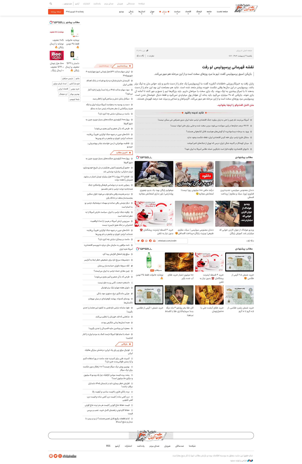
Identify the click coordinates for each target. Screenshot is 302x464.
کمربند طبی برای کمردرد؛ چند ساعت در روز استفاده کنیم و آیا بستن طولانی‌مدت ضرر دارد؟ (108, 360)
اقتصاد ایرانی (63, 88)
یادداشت (97, 3)
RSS (108, 446)
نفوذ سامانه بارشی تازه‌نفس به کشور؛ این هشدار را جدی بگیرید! (108, 309)
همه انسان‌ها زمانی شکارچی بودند (115, 322)
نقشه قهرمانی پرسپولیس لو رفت (228, 67)
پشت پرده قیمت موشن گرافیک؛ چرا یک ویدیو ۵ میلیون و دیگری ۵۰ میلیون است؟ (108, 376)
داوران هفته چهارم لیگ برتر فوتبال (115, 287)
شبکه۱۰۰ (141, 3)
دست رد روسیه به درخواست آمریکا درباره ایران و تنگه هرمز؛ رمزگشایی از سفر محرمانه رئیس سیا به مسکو (109, 106)
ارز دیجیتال (63, 94)
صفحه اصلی (247, 50)
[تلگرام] (51, 456)
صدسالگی (131, 3)
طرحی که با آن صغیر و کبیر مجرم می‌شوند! (112, 128)
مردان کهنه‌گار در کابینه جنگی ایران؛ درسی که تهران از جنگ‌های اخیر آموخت (218, 143)
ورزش (164, 11)
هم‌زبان (120, 3)
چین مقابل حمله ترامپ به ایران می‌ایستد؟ (112, 271)
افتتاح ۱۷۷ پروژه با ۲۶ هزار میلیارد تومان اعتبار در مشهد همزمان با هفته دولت (108, 178)
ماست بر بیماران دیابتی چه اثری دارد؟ (114, 113)
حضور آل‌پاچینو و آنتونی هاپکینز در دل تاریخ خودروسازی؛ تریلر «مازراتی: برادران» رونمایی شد (108, 169)
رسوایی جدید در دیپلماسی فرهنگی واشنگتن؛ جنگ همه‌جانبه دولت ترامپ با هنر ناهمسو (110, 187)
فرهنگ (199, 11)
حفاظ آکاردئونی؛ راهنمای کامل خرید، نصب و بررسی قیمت (110, 411)
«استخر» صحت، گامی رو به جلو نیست (114, 282)
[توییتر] (55, 456)
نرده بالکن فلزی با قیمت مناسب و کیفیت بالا (111, 392)
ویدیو (121, 11)
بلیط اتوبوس (74, 99)
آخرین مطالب (121, 152)
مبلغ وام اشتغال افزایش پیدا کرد (116, 254)
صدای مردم (108, 3)
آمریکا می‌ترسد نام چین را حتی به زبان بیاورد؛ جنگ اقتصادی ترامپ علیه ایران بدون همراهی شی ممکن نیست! (203, 120)
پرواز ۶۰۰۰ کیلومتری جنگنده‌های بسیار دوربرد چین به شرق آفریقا (109, 121)
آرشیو (77, 3)
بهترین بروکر (74, 94)
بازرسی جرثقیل (67, 78)
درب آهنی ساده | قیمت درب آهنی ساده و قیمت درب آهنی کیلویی (110, 398)
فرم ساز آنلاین (74, 83)
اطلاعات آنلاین (246, 8)
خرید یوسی (75, 88)
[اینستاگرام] (60, 456)
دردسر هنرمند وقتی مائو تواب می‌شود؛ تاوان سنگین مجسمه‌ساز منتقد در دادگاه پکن (110, 196)
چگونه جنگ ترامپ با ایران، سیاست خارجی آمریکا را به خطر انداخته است (109, 214)
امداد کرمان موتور (60, 83)
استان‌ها (141, 11)
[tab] (124, 66)
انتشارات (86, 3)
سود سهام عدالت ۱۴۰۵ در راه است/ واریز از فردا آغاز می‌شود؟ (110, 91)
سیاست (177, 11)
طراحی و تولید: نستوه (238, 460)
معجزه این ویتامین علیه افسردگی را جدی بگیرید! (109, 328)
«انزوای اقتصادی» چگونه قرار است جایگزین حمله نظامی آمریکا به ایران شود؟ (217, 149)
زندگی (131, 11)
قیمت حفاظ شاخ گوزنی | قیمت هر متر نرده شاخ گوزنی (107, 405)
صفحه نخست (222, 11)
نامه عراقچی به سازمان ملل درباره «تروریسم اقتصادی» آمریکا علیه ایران (108, 247)
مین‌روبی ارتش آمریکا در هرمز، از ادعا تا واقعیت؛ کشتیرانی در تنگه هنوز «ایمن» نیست (111, 223)
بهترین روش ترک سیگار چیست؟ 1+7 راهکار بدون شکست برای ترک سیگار (108, 368)
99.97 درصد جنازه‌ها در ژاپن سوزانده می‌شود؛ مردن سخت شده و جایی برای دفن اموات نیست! (210, 125)
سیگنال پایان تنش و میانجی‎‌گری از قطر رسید (111, 98)
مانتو (77, 78)
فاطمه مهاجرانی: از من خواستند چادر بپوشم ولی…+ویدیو (110, 145)
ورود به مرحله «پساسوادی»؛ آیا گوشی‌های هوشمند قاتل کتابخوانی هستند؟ (217, 131)
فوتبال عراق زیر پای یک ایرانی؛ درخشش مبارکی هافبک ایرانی (109, 351)
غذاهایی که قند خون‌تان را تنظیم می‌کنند (112, 316)
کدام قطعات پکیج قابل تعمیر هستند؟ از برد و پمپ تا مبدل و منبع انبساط (109, 420)
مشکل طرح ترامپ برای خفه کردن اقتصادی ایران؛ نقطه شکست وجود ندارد (218, 137)
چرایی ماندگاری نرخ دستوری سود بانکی (113, 293)
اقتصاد (188, 11)
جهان (152, 11)
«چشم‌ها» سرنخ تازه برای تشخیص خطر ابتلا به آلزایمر (107, 260)
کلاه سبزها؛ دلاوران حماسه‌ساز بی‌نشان (113, 265)
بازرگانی (124, 344)
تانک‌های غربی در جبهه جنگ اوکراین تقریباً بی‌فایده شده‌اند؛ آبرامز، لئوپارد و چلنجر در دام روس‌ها (110, 136)
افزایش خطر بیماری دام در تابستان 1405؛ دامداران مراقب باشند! (110, 385)
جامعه (209, 11)
